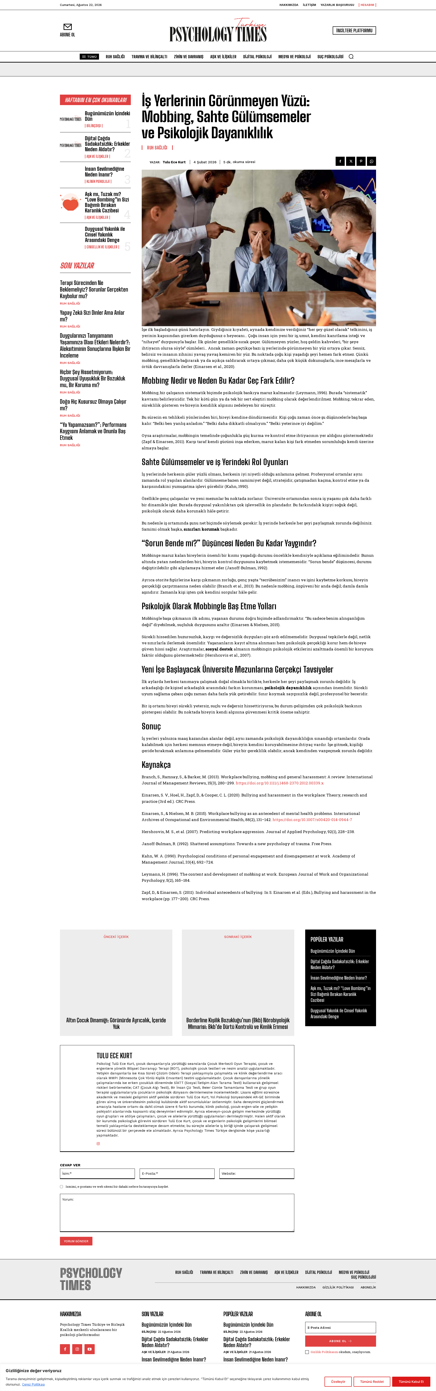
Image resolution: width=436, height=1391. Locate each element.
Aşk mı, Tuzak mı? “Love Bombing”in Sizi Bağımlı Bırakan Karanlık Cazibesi (107, 202)
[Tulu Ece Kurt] (146, 162)
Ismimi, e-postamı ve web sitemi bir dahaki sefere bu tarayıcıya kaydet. (117, 1186)
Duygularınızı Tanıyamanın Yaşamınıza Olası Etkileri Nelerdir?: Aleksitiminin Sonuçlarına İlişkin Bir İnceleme (95, 345)
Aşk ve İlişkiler (97, 156)
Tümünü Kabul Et (411, 1381)
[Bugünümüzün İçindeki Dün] (70, 119)
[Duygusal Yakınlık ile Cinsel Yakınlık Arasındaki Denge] (70, 235)
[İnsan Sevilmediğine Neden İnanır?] (70, 174)
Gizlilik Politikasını (324, 1352)
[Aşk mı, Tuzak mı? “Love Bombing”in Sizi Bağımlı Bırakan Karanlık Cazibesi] (70, 201)
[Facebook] (340, 161)
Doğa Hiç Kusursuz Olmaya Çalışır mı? (93, 404)
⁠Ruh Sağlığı (70, 303)
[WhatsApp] (371, 161)
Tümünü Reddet (372, 1381)
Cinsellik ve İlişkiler (102, 247)
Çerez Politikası (33, 1384)
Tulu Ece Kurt (174, 162)
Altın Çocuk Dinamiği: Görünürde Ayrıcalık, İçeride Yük (116, 1023)
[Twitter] (350, 161)
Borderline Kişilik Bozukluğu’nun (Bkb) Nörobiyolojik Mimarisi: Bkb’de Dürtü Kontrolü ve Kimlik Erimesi (238, 1023)
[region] (218, 1377)
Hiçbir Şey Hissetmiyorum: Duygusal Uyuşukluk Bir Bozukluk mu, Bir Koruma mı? (92, 378)
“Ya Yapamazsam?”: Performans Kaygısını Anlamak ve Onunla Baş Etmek (93, 431)
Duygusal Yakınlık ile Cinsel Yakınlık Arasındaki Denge (105, 234)
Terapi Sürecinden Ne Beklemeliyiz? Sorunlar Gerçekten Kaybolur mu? (94, 289)
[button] (351, 56)
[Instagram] (98, 1142)
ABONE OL (338, 1341)
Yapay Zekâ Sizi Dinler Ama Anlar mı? (92, 316)
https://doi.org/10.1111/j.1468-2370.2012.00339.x (280, 783)
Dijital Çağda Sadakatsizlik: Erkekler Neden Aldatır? (107, 143)
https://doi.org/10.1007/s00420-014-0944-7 (312, 819)
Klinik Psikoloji (98, 181)
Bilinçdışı (94, 126)
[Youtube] (89, 1349)
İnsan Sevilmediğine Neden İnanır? (104, 171)
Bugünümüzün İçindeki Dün (107, 116)
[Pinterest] (361, 161)
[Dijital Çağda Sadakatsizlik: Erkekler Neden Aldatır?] (70, 145)
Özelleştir (338, 1381)
